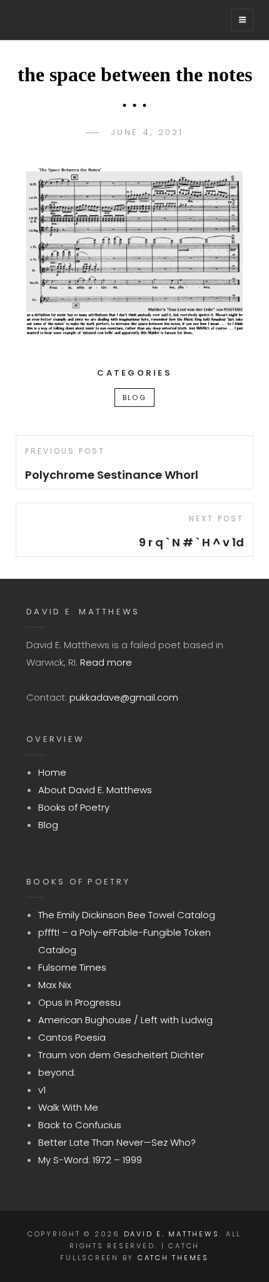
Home (52, 772)
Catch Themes (173, 1258)
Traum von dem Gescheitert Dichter (121, 1054)
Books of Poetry (73, 807)
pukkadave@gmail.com (123, 697)
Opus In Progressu (79, 1002)
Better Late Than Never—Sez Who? (117, 1142)
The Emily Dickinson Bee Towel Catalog (126, 914)
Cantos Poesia (72, 1037)
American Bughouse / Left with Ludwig (125, 1019)
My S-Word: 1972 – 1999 (90, 1159)
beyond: (57, 1072)
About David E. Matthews (95, 789)
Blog (134, 398)
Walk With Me (68, 1107)
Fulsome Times (72, 967)
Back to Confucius (79, 1124)
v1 (42, 1089)
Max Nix (54, 984)
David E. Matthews (172, 1234)
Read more (106, 662)
